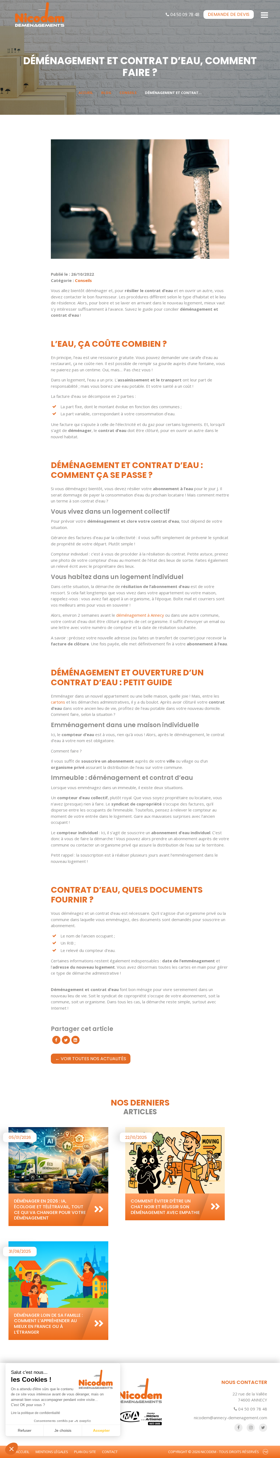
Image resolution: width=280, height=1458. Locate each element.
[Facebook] (56, 1040)
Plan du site (85, 1451)
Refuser (24, 1430)
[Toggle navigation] (265, 14)
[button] (11, 1448)
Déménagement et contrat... (173, 92)
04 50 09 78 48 (184, 14)
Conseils (128, 92)
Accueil (85, 92)
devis (228, 14)
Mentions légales (52, 1451)
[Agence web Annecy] (265, 1451)
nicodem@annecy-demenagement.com (230, 1417)
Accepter (101, 1430)
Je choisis (62, 1430)
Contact (110, 1451)
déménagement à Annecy (140, 615)
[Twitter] (66, 1040)
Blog (106, 92)
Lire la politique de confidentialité (35, 1413)
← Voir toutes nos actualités (90, 1059)
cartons (58, 702)
